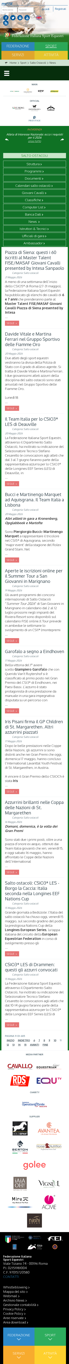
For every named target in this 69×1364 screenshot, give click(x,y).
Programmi (33, 171)
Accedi (45, 9)
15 (25, 1044)
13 (13, 1044)
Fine (45, 1044)
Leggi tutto (34, 141)
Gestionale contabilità (19, 1304)
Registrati (60, 8)
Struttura (33, 164)
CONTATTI (11, 1276)
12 (8, 1044)
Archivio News (13, 1300)
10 (55, 1040)
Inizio (10, 1040)
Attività (51, 54)
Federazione (18, 46)
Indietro (24, 1040)
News (33, 221)
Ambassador (33, 243)
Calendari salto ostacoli (33, 185)
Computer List (33, 207)
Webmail (10, 1296)
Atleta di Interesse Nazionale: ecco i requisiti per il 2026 (34, 136)
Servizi (18, 54)
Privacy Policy (13, 1309)
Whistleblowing (15, 1287)
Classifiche (33, 200)
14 (19, 1044)
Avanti (34, 1044)
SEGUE (11, 323)
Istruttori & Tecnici (33, 228)
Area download (14, 1322)
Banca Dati (33, 214)
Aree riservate (13, 1318)
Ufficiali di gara (33, 236)
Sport (51, 46)
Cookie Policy (13, 1313)
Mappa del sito (14, 1291)
